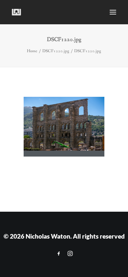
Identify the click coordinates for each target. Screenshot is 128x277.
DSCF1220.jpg (55, 51)
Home (32, 51)
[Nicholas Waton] (16, 12)
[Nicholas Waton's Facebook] (59, 253)
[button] (113, 12)
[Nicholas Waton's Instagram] (70, 253)
